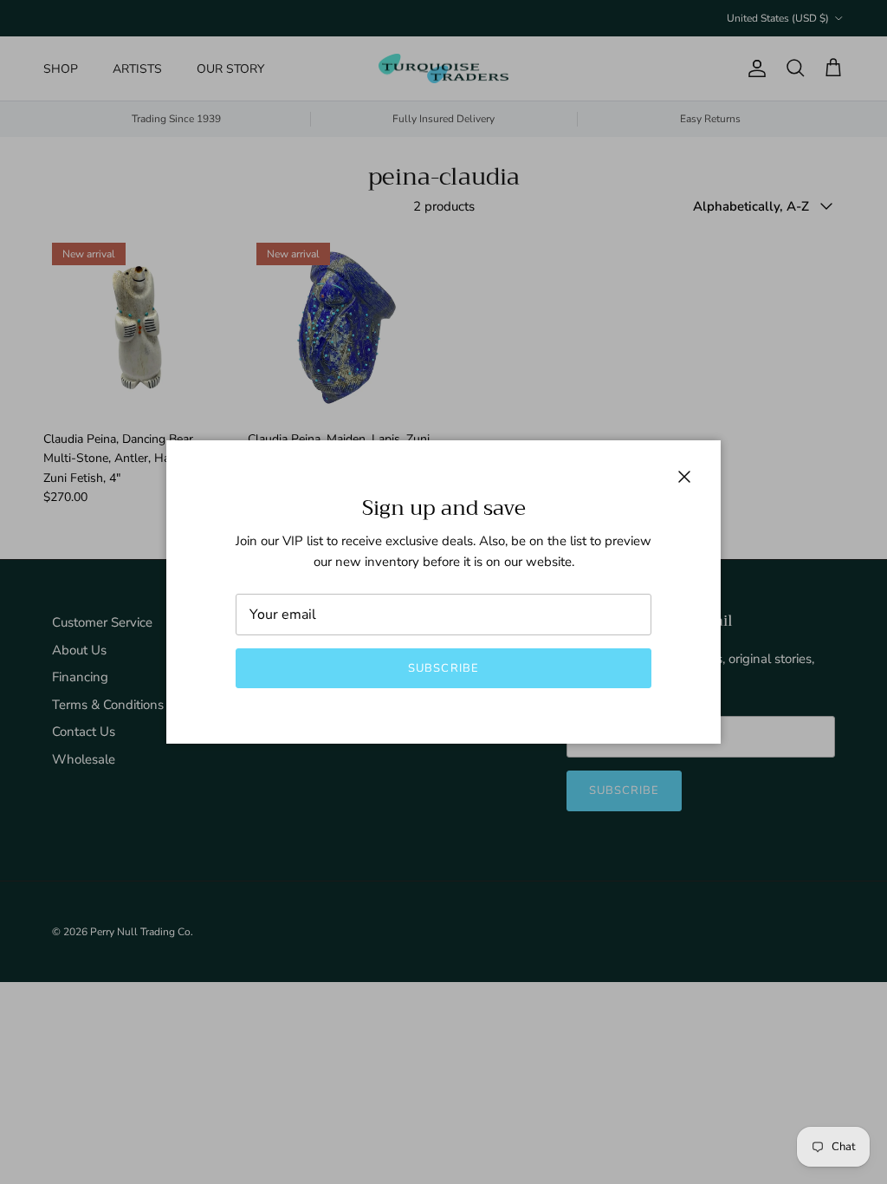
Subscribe (443, 668)
